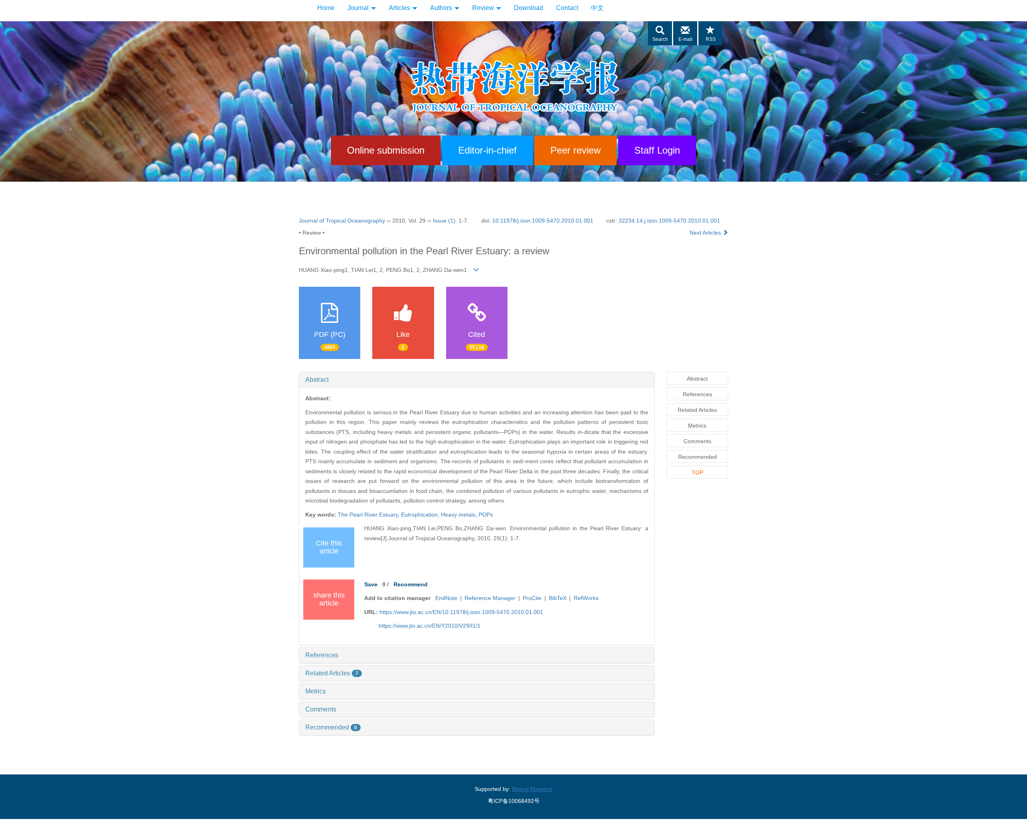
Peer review (575, 150)
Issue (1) (444, 220)
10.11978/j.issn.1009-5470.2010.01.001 (542, 220)
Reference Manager (490, 598)
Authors (442, 7)
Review (483, 7)
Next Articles (706, 232)
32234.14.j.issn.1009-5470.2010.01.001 (669, 220)
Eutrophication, (421, 514)
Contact (567, 7)
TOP (697, 472)
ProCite (532, 598)
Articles (400, 7)
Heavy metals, (460, 514)
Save (371, 584)
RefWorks (586, 598)
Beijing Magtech (532, 789)
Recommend (411, 584)
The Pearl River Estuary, (369, 514)
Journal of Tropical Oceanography (342, 220)
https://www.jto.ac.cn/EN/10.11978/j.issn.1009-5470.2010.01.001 (461, 612)
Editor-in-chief (487, 150)
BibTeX (557, 598)
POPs (486, 514)
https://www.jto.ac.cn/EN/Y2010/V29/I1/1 (430, 625)
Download (528, 7)
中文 (597, 7)
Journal (358, 7)
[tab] (476, 379)
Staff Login (657, 150)
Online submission (385, 150)
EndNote (446, 598)
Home (326, 7)
